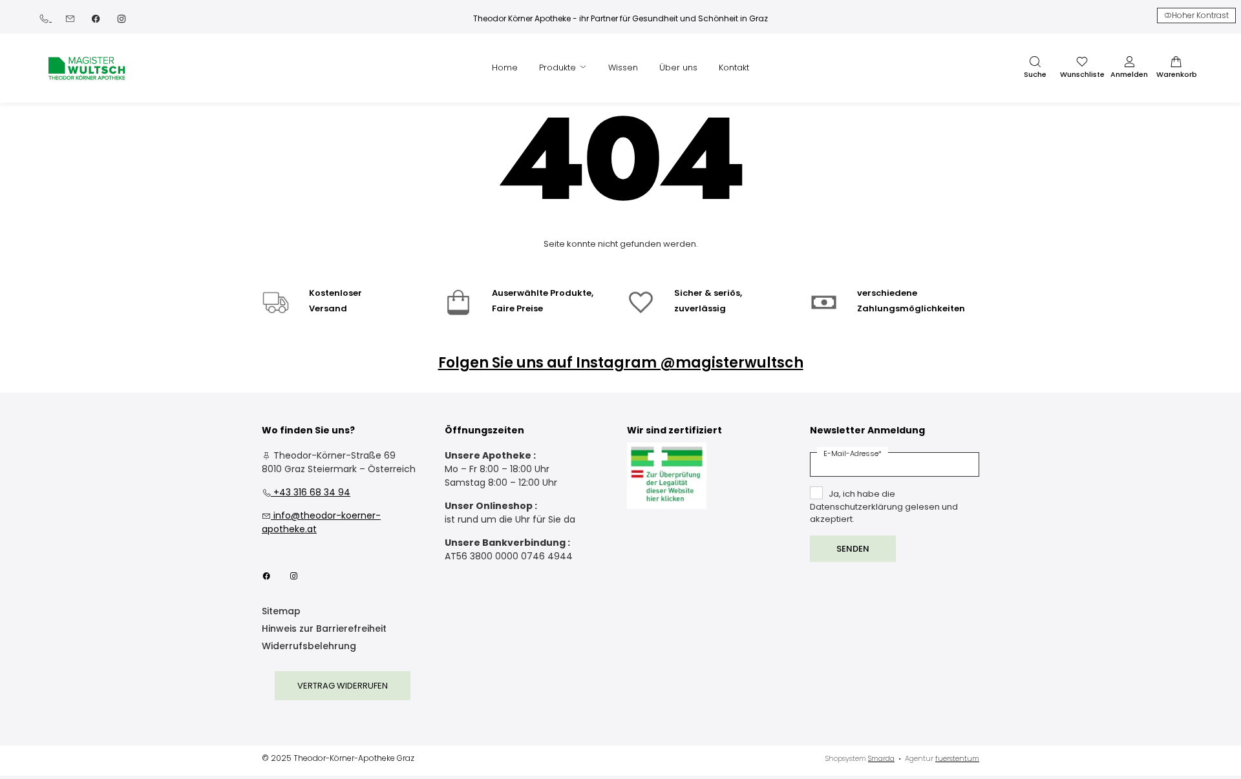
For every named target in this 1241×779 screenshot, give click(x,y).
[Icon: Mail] (70, 17)
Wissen (623, 67)
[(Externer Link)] (666, 475)
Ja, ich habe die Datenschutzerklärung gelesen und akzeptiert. (884, 506)
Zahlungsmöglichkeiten (911, 308)
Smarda (881, 758)
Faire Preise (517, 308)
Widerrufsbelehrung (309, 646)
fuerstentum (957, 758)
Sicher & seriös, (708, 293)
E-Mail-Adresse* (852, 453)
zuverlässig (700, 308)
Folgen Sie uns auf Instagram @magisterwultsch (620, 363)
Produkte (558, 67)
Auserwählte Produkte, (542, 293)
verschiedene (887, 293)
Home (505, 67)
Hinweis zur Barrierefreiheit (324, 629)
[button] (1034, 68)
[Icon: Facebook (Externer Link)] (95, 17)
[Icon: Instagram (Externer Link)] (121, 17)
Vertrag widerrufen (342, 686)
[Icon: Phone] (45, 17)
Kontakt (734, 67)
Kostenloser (335, 293)
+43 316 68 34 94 (306, 492)
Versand (328, 308)
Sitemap (281, 612)
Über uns (678, 67)
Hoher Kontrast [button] (1200, 15)
